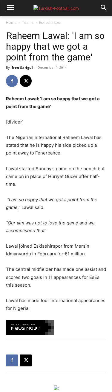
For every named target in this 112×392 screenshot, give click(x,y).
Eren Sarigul (22, 67)
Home (11, 22)
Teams (27, 22)
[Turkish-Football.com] (56, 8)
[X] (26, 81)
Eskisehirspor (50, 22)
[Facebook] (12, 81)
